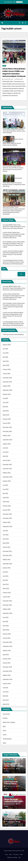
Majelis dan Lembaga (9, 722)
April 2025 (6, 410)
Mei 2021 (5, 580)
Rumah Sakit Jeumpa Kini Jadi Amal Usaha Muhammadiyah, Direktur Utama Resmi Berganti (14, 131)
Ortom (4, 730)
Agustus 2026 (7, 344)
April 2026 (6, 361)
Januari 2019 (6, 663)
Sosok (4, 734)
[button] (19, 22)
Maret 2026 (6, 365)
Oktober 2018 (6, 675)
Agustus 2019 (7, 650)
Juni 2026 (5, 353)
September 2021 (7, 563)
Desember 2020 (7, 601)
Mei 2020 (5, 621)
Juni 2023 (5, 489)
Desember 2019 (7, 642)
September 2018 (7, 679)
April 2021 (6, 584)
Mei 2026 (5, 357)
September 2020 (7, 613)
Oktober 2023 (6, 472)
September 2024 (7, 439)
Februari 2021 (7, 592)
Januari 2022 (6, 547)
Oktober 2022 (6, 522)
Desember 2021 (7, 551)
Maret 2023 (6, 501)
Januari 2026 (6, 373)
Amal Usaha (6, 714)
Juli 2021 (5, 572)
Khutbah (5, 718)
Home (6, 854)
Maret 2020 (6, 630)
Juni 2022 (5, 534)
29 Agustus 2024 (9, 79)
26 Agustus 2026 (10, 804)
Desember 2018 (7, 667)
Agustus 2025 (7, 394)
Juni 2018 (5, 691)
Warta (4, 65)
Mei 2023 (5, 493)
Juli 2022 (5, 530)
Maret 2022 (6, 543)
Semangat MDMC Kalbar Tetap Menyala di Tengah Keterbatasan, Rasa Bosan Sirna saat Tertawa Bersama (14, 226)
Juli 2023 (5, 485)
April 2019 (6, 654)
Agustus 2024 (7, 444)
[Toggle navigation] (25, 23)
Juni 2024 (5, 452)
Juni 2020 (5, 617)
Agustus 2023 (7, 481)
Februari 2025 (7, 419)
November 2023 (7, 468)
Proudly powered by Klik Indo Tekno (12, 850)
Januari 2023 (6, 510)
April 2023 (6, 497)
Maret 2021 (6, 588)
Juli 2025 (5, 398)
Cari (3, 269)
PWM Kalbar (19, 79)
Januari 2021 (6, 596)
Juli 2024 (5, 448)
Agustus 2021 (7, 568)
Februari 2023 (7, 506)
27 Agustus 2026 (10, 786)
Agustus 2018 (7, 683)
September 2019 (7, 646)
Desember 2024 (7, 427)
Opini (4, 726)
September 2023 (7, 477)
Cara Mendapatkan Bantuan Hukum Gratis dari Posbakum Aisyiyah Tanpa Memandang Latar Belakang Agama (13, 262)
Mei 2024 (5, 456)
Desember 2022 (7, 514)
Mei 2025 (5, 406)
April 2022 (6, 539)
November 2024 (7, 431)
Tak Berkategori (7, 739)
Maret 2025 (6, 415)
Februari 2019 (7, 658)
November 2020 (7, 605)
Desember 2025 (7, 377)
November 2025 (7, 382)
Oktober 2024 (6, 435)
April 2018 (6, 700)
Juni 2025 (5, 402)
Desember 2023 (7, 464)
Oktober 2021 (6, 559)
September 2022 (7, 526)
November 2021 (7, 555)
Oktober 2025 (6, 386)
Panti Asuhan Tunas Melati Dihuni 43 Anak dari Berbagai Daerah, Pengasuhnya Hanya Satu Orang (14, 182)
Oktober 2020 (6, 609)
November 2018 (7, 671)
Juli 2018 (5, 687)
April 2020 (6, 625)
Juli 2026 (5, 348)
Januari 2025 (6, 423)
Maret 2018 (6, 704)
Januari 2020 (6, 638)
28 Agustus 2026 (10, 768)
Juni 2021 (5, 576)
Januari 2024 (6, 460)
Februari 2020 (7, 634)
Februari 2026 (7, 369)
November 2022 (7, 518)
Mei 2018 (5, 696)
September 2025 (7, 390)
